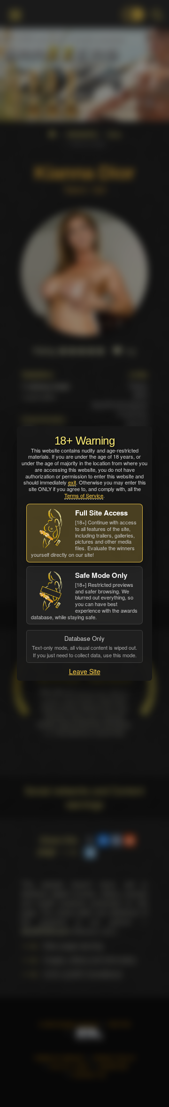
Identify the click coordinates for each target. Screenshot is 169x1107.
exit (72, 482)
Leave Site (84, 671)
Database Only (84, 646)
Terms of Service (83, 495)
